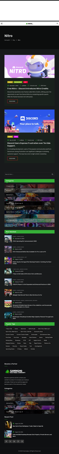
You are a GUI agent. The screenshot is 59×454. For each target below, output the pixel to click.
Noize (24, 85)
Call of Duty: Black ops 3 (44, 328)
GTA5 (24, 340)
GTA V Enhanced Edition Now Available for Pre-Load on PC (29, 251)
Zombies (33, 349)
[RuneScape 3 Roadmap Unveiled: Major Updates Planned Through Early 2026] (8, 315)
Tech (30, 346)
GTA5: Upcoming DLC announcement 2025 (25, 241)
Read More (12, 101)
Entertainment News (45, 334)
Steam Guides (23, 346)
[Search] (57, 23)
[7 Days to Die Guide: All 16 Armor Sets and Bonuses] (8, 271)
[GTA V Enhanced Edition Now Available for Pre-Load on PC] (8, 249)
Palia (30, 343)
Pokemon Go (47, 343)
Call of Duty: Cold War (26, 331)
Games (14, 236)
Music (24, 343)
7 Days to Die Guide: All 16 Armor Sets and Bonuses (27, 274)
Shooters (15, 346)
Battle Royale (32, 328)
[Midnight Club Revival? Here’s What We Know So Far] (8, 292)
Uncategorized (38, 346)
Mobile (45, 340)
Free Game (8, 337)
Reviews (35, 300)
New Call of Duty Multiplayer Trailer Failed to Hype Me (28, 426)
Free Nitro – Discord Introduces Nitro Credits (27, 88)
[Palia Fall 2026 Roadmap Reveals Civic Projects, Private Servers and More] (8, 434)
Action (16, 328)
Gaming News (20, 236)
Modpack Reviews (10, 343)
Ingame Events (37, 340)
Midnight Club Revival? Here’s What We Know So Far (27, 295)
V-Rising (19, 349)
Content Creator (10, 334)
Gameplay (24, 337)
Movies (19, 343)
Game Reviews (16, 300)
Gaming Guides (24, 269)
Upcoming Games (10, 349)
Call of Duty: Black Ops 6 (12, 331)
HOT (26, 257)
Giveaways (17, 340)
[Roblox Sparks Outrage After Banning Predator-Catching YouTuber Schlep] (8, 260)
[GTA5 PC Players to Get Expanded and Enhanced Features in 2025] (8, 282)
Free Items (16, 337)
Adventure (23, 328)
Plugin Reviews (37, 343)
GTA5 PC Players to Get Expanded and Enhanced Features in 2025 (32, 284)
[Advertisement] (29, 11)
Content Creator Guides (23, 334)
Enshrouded (34, 334)
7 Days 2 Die (16, 269)
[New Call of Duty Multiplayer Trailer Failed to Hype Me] (8, 424)
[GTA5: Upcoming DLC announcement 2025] (8, 238)
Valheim (26, 349)
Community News (38, 331)
